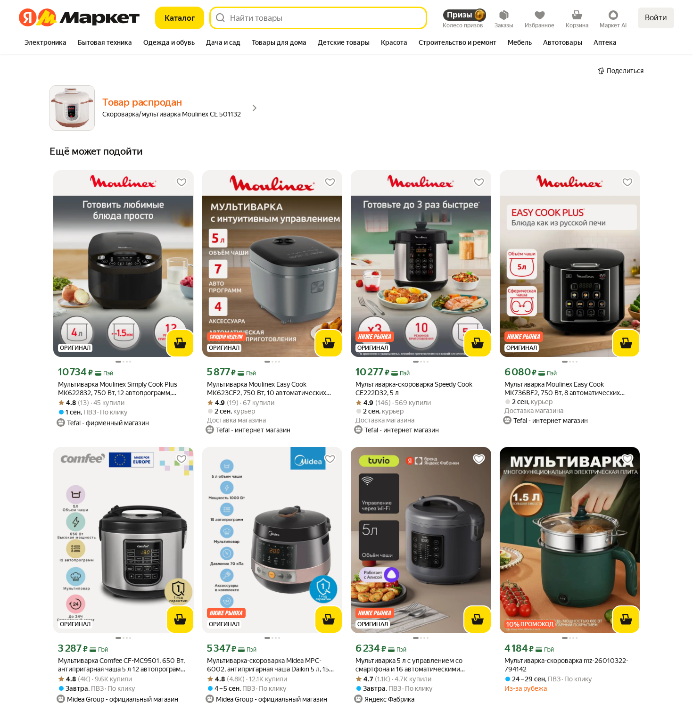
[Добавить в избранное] (181, 182)
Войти (656, 17)
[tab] (45, 43)
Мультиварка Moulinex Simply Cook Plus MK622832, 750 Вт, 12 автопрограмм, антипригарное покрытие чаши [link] (117, 389)
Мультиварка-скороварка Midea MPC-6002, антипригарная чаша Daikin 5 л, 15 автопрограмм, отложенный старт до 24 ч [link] (271, 665)
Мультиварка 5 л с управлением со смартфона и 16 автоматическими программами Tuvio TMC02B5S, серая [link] (412, 665)
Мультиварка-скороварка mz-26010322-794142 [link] (566, 665)
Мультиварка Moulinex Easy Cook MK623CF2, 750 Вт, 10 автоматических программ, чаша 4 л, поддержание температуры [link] (266, 389)
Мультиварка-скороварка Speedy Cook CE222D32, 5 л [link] (413, 389)
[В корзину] (180, 343)
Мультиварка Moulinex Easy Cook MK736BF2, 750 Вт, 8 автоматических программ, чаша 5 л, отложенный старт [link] (564, 389)
